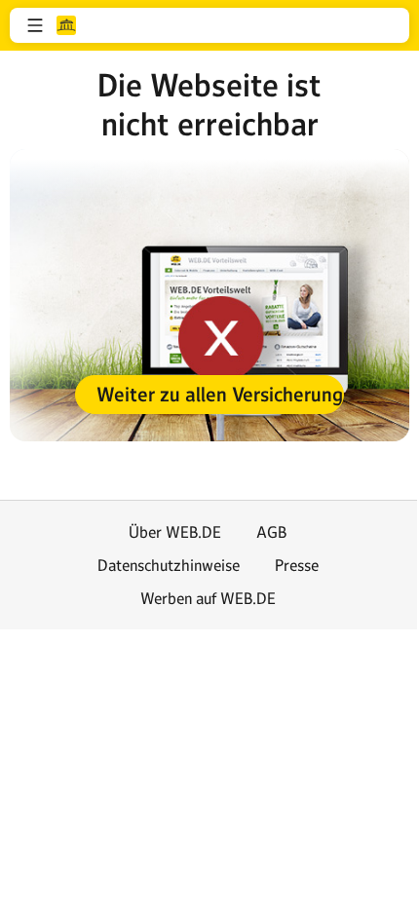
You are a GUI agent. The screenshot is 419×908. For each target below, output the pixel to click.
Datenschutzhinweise (168, 565)
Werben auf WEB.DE (208, 598)
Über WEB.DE (175, 532)
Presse (297, 565)
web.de (66, 25)
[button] (35, 25)
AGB (271, 532)
